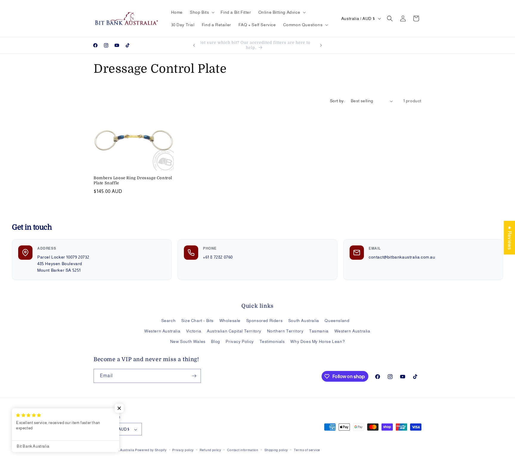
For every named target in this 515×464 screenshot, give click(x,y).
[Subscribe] (194, 376)
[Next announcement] (321, 45)
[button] (201, 12)
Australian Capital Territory (234, 331)
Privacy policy (183, 450)
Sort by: (337, 100)
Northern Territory (285, 331)
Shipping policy (276, 450)
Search (168, 320)
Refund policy (210, 450)
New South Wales (188, 341)
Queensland (337, 320)
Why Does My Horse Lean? (317, 341)
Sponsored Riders (264, 320)
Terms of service (307, 450)
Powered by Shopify (151, 450)
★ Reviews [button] (509, 237)
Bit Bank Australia (120, 450)
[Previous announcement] (194, 45)
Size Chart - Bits (197, 320)
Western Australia (162, 331)
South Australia (303, 320)
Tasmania (319, 331)
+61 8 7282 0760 (218, 257)
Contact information (242, 450)
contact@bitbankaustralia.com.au (402, 257)
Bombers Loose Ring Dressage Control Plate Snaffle (133, 180)
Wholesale (230, 320)
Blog (215, 341)
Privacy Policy (240, 341)
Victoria (193, 331)
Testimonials (272, 341)
